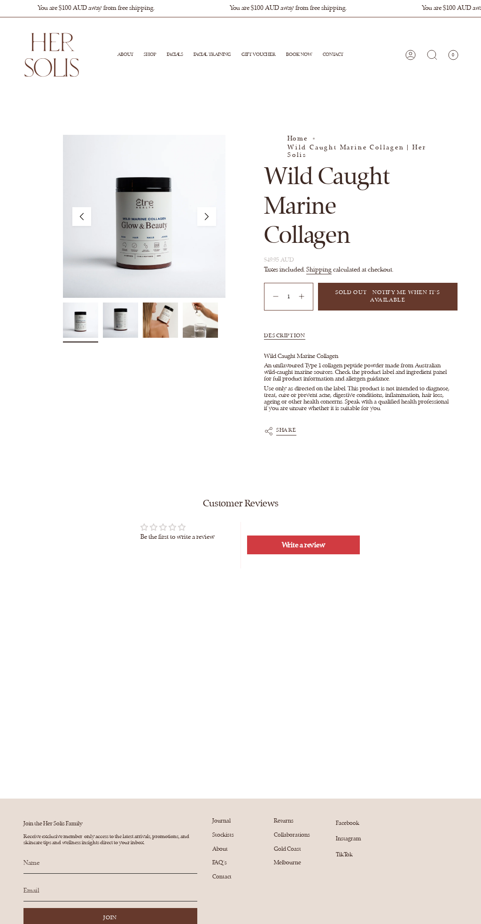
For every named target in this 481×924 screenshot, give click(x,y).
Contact (222, 876)
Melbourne (287, 862)
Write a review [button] (303, 545)
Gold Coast (287, 849)
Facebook (347, 823)
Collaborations (292, 834)
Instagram (348, 838)
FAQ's (219, 862)
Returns (284, 820)
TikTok (344, 854)
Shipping (319, 269)
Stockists (223, 834)
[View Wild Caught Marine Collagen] (80, 320)
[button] (150, 55)
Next (206, 216)
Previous (81, 216)
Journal (221, 820)
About (220, 849)
